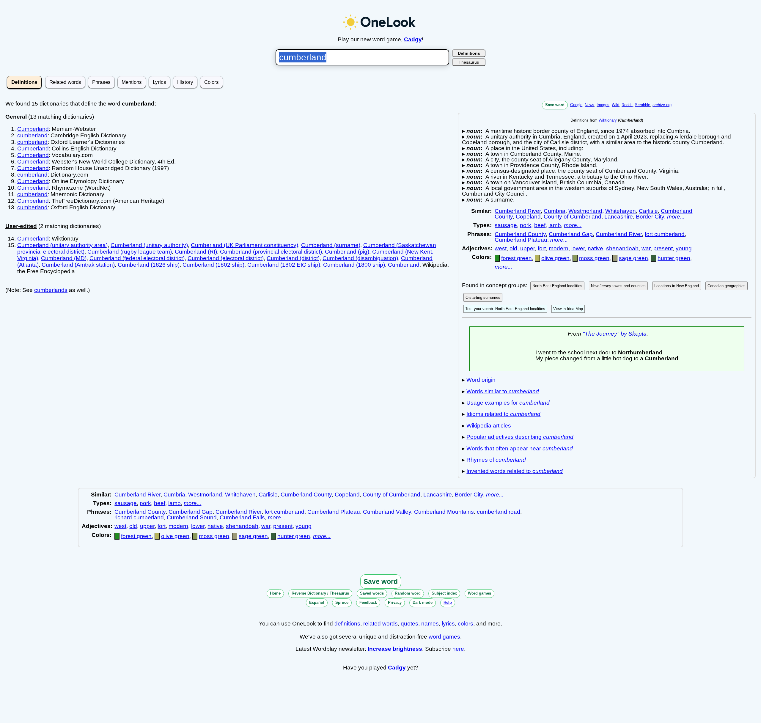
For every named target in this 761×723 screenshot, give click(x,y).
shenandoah (622, 248)
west (501, 248)
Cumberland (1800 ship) (354, 265)
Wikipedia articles (488, 425)
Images (603, 105)
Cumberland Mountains (444, 512)
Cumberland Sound (192, 517)
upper (527, 248)
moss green (594, 258)
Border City (650, 216)
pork (525, 225)
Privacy (395, 602)
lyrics (448, 623)
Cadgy (413, 39)
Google (576, 105)
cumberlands (50, 290)
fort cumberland (665, 234)
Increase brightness (395, 649)
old (513, 248)
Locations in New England (676, 286)
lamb (554, 225)
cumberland (32, 135)
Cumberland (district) (293, 258)
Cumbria (554, 211)
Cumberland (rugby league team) (129, 252)
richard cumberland (139, 517)
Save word (555, 105)
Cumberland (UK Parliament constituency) (244, 245)
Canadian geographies (726, 286)
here (458, 649)
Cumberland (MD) (64, 258)
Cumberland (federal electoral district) (137, 258)
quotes (409, 623)
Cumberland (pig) (347, 252)
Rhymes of (496, 460)
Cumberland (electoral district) (226, 258)
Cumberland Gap (571, 234)
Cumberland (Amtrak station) (78, 265)
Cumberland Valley (387, 512)
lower (578, 248)
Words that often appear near (519, 448)
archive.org (662, 105)
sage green (633, 258)
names (430, 623)
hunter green (674, 258)
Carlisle (648, 211)
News (589, 105)
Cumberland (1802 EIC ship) (283, 265)
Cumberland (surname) (330, 245)
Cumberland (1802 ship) (213, 265)
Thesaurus (469, 62)
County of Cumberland (572, 216)
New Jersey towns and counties (618, 286)
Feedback (368, 602)
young (684, 248)
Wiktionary (608, 120)
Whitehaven (620, 211)
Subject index (444, 593)
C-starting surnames (483, 297)
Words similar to (502, 391)
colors (465, 623)
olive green (555, 258)
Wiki (615, 105)
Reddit (627, 105)
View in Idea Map (568, 309)
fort (542, 248)
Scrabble (642, 105)
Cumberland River (518, 211)
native (595, 248)
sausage (506, 225)
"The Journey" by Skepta (615, 334)
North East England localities (557, 286)
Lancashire (618, 216)
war (645, 248)
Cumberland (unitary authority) (149, 245)
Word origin (481, 380)
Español (316, 602)
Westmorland (585, 211)
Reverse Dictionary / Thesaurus (320, 593)
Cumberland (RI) (196, 252)
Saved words (372, 593)
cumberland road (498, 512)
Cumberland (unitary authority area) (62, 245)
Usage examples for (508, 403)
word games (444, 637)
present (663, 248)
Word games (479, 593)
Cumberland (33, 129)
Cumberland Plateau (521, 240)
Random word (408, 593)
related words (380, 623)
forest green (516, 258)
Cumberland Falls (242, 517)
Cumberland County (520, 234)
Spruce (341, 602)
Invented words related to (514, 471)
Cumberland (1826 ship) (149, 265)
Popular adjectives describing (519, 437)
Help (448, 602)
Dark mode (423, 602)
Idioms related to (503, 414)
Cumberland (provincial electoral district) (271, 252)
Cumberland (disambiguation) (360, 258)
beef (539, 225)
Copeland (528, 216)
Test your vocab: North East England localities (505, 309)
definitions (347, 623)
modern (558, 248)
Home (275, 593)
